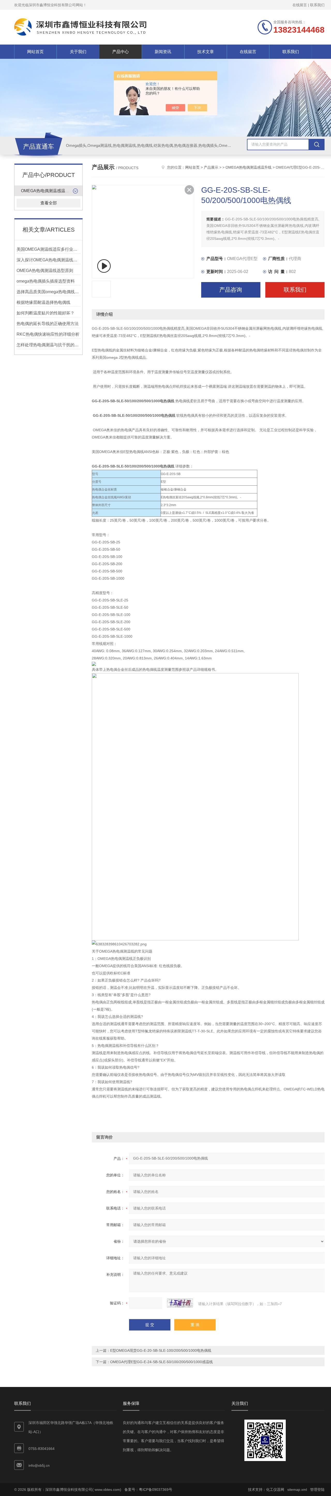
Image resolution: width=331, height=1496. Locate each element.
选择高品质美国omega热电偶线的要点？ (48, 292)
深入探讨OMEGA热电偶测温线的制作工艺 (48, 260)
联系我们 (317, 5)
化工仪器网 (275, 1489)
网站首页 (35, 51)
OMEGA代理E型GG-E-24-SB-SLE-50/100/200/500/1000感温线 (161, 1362)
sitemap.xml (297, 1489)
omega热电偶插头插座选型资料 (46, 281)
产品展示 (211, 167)
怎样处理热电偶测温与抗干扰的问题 (48, 345)
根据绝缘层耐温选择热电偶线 (43, 302)
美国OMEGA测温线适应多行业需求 (48, 249)
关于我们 (78, 51)
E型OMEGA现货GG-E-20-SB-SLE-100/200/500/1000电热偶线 (160, 1350)
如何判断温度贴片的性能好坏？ (45, 313)
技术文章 (205, 51)
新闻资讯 (163, 51)
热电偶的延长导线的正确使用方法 (48, 323)
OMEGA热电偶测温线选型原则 (45, 270)
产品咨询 (230, 289)
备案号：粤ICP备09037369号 (148, 1489)
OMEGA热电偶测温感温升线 (47, 191)
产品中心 (120, 51)
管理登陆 (317, 1489)
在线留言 (299, 5)
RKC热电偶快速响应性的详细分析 (48, 334)
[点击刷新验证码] (180, 1303)
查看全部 (48, 203)
